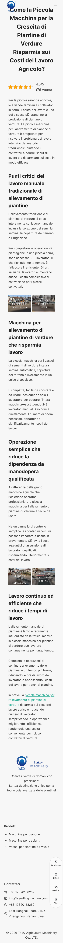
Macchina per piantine (24, 834)
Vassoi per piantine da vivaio (29, 847)
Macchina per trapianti (24, 840)
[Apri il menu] (55, 6)
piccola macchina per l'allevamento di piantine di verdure (31, 699)
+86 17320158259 (21, 892)
